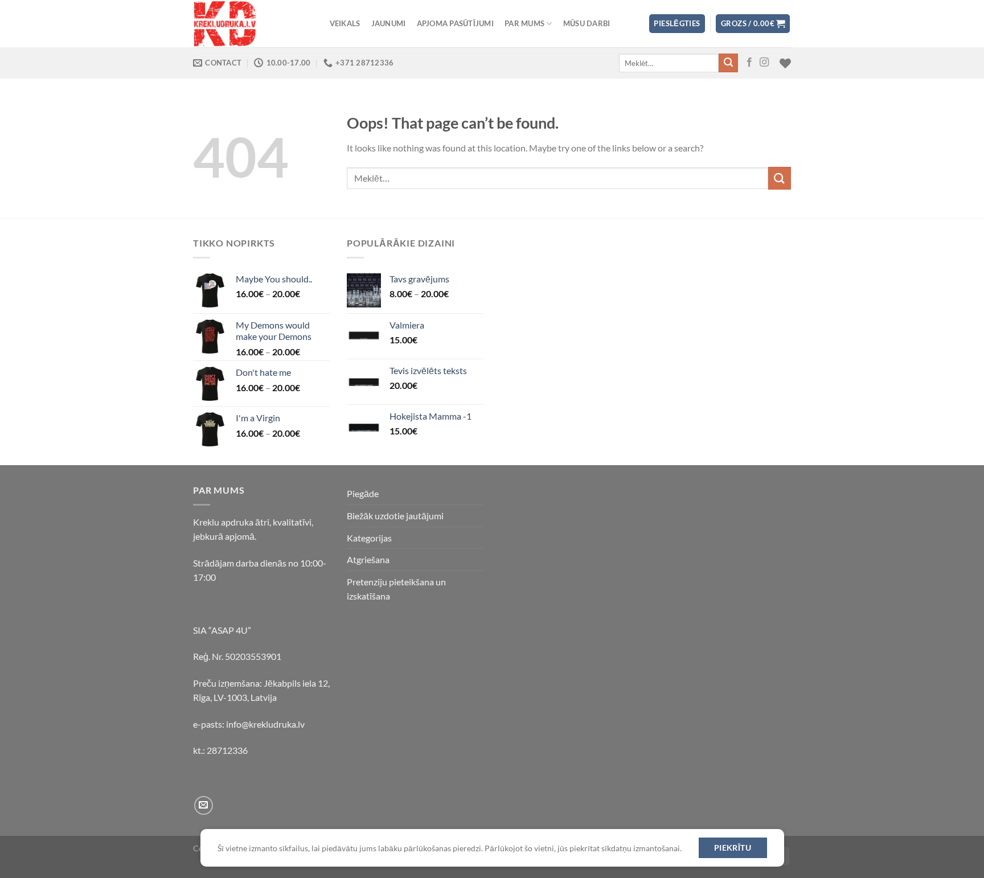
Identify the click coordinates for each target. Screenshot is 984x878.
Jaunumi (388, 23)
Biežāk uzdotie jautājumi (395, 515)
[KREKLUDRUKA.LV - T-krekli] (250, 23)
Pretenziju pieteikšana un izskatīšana (396, 589)
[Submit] (728, 63)
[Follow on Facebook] (749, 63)
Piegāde (363, 493)
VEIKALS (345, 23)
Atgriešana (368, 559)
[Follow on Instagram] (764, 63)
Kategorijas (369, 537)
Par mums (524, 23)
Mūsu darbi (586, 23)
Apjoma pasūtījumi (455, 23)
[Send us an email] (203, 805)
